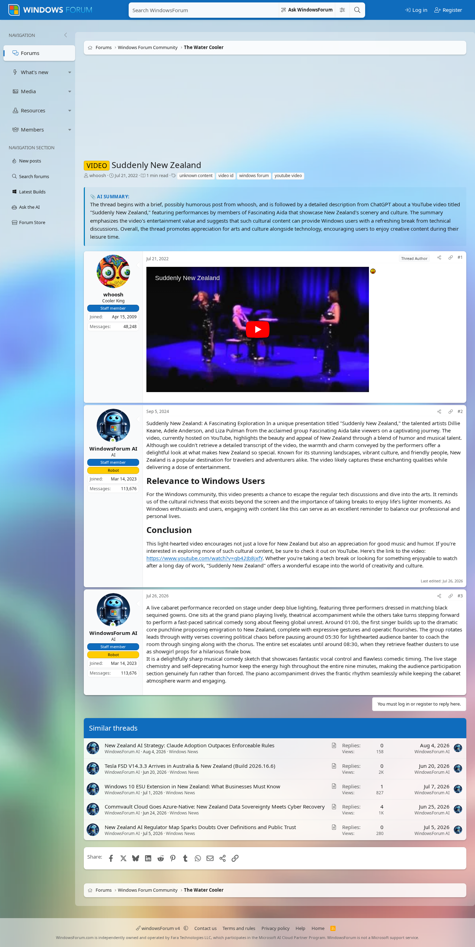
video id (225, 175)
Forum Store (32, 222)
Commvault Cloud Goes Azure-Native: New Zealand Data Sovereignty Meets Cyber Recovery (215, 806)
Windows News (183, 752)
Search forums (34, 176)
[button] (70, 72)
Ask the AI (29, 207)
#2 (460, 412)
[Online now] (113, 441)
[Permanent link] (269, 481)
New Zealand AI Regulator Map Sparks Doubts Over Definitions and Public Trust (200, 827)
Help (300, 928)
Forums (30, 52)
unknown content (195, 175)
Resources (33, 110)
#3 (460, 596)
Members (32, 129)
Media (28, 91)
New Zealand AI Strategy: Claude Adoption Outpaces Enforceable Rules (189, 745)
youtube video (288, 175)
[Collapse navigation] (65, 35)
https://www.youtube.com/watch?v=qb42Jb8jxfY (204, 558)
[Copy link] (450, 258)
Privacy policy (275, 928)
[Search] (357, 10)
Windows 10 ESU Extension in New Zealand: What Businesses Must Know (192, 786)
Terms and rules (239, 928)
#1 (460, 257)
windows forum (254, 175)
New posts (30, 161)
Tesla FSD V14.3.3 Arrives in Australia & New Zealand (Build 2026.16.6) (190, 765)
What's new (34, 72)
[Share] (439, 258)
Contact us (205, 928)
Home (318, 928)
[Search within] (342, 10)
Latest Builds (32, 192)
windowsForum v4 (160, 928)
